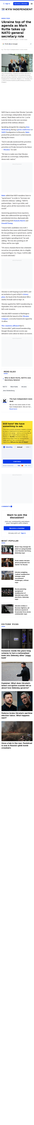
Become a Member (21, 3)
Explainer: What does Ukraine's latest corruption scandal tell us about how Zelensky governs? (16, 685)
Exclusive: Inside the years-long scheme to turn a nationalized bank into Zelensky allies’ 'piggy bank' (16, 654)
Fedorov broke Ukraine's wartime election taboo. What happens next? (16, 715)
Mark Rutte (14, 387)
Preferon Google (11, 44)
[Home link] (17, 9)
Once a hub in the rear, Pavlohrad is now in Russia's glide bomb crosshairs (16, 745)
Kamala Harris (19, 221)
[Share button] (31, 44)
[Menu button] (32, 4)
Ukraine (6, 150)
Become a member (17, 528)
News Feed (5, 18)
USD (27, 447)
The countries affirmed (10, 326)
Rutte (27, 132)
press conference (24, 130)
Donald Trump (7, 223)
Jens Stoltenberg (9, 390)
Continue (17, 461)
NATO (3, 132)
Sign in (23, 533)
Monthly (9, 447)
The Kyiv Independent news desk (15, 49)
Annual (19, 447)
